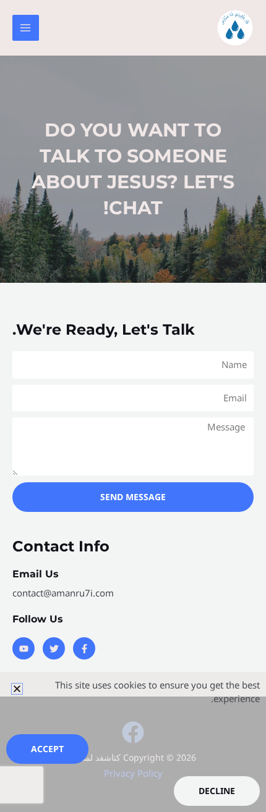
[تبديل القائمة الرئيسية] (25, 28)
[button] (17, 688)
